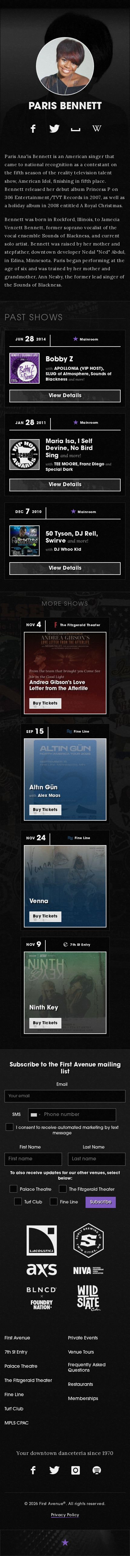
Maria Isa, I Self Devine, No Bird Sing (69, 449)
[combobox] (35, 1115)
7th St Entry (16, 1352)
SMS (16, 1115)
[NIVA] (88, 1270)
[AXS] (41, 1270)
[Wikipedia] (96, 129)
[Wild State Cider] (88, 1298)
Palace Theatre (35, 1190)
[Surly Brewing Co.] (88, 1240)
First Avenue (17, 1338)
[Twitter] (54, 129)
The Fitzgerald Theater (91, 1190)
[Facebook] (33, 129)
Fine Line (68, 1202)
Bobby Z (59, 359)
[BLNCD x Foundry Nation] (41, 1298)
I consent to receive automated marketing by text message (67, 1130)
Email (62, 1085)
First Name (30, 1147)
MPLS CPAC (17, 1423)
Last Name (94, 1147)
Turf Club (32, 1202)
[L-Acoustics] (41, 1240)
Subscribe (100, 1202)
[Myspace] (75, 129)
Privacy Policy (65, 1515)
